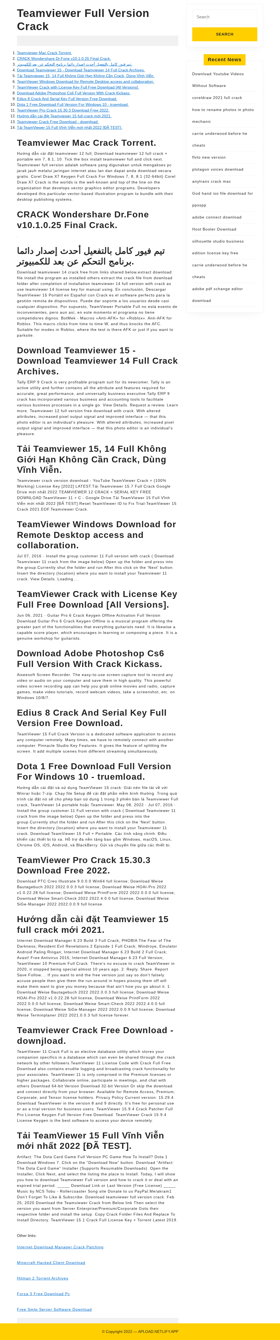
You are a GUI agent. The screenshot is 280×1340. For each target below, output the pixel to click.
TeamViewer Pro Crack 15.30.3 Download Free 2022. (63, 110)
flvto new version (209, 157)
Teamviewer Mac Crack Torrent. (44, 53)
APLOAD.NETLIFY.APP (158, 1331)
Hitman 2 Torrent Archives (42, 1278)
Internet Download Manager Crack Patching (60, 1247)
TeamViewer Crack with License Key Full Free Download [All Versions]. (78, 87)
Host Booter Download (214, 229)
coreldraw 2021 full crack (217, 97)
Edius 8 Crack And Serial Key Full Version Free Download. (67, 99)
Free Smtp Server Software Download (54, 1309)
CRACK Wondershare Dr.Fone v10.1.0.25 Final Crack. (64, 58)
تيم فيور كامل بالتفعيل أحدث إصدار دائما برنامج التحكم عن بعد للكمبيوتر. (74, 64)
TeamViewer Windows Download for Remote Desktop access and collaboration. (85, 81)
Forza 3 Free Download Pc (43, 1294)
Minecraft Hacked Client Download (51, 1262)
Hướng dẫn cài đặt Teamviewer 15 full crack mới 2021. (64, 116)
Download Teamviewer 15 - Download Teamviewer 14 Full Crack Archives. (81, 70)
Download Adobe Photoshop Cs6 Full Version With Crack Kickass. (73, 93)
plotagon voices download (218, 169)
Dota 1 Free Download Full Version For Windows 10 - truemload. (73, 104)
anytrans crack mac (211, 181)
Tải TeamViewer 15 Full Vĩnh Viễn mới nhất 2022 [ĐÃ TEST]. (69, 127)
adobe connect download (217, 217)
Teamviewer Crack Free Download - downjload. (58, 122)
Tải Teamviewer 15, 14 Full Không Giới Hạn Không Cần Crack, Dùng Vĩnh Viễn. (85, 76)
